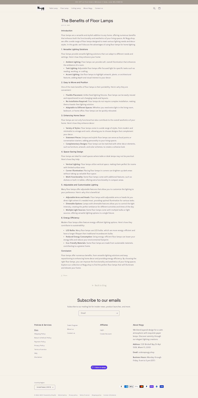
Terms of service (40, 349)
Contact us (71, 333)
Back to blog (100, 285)
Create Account (105, 334)
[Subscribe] (116, 313)
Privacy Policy (39, 345)
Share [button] (65, 275)
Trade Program (72, 325)
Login (102, 330)
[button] (154, 8)
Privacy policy (73, 395)
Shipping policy (96, 395)
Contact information (110, 395)
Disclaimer (38, 357)
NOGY (41, 395)
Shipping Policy (40, 334)
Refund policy (62, 395)
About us (70, 329)
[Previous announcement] (37, 2)
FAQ (35, 353)
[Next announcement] (161, 2)
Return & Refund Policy (42, 338)
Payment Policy (40, 342)
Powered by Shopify (50, 395)
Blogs (36, 330)
